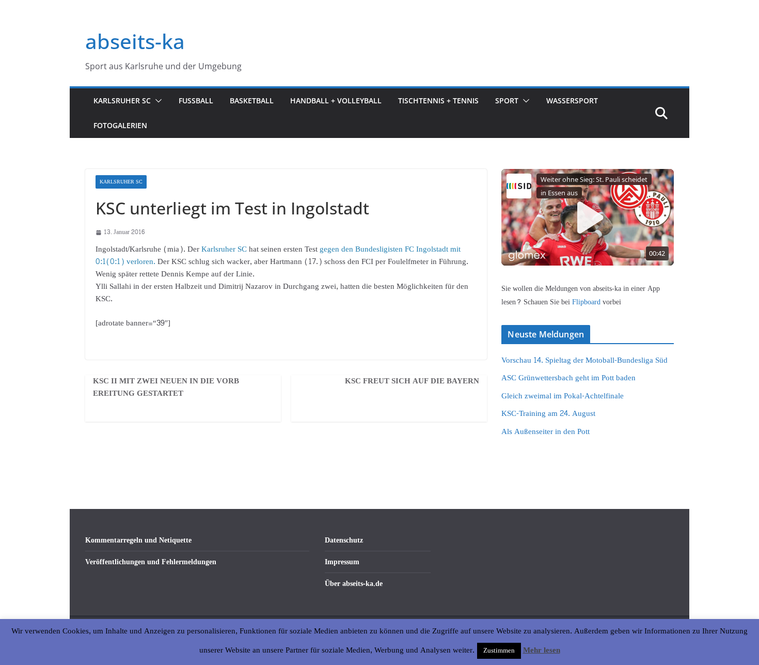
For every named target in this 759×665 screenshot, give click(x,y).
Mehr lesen (541, 650)
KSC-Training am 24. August (548, 414)
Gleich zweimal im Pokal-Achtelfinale (562, 396)
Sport (506, 100)
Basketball (252, 100)
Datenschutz (344, 540)
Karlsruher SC (122, 100)
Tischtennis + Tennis (438, 100)
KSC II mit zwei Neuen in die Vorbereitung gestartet (166, 387)
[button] (156, 101)
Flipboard (587, 302)
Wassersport (572, 100)
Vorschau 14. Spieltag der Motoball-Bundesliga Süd (584, 360)
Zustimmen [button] (499, 650)
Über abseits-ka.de (354, 583)
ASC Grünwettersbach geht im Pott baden (568, 378)
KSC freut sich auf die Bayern (412, 381)
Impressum (342, 561)
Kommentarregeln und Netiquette (138, 540)
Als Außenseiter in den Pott (545, 432)
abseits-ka (135, 41)
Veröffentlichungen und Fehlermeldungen (150, 561)
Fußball (196, 100)
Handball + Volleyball (336, 100)
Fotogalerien (120, 125)
